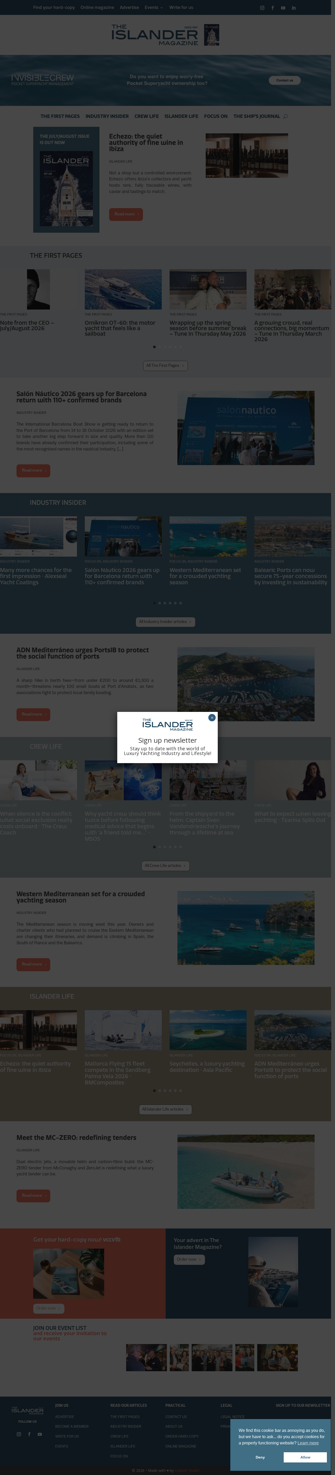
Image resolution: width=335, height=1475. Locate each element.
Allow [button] (305, 1457)
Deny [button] (260, 1457)
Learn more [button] (308, 1443)
